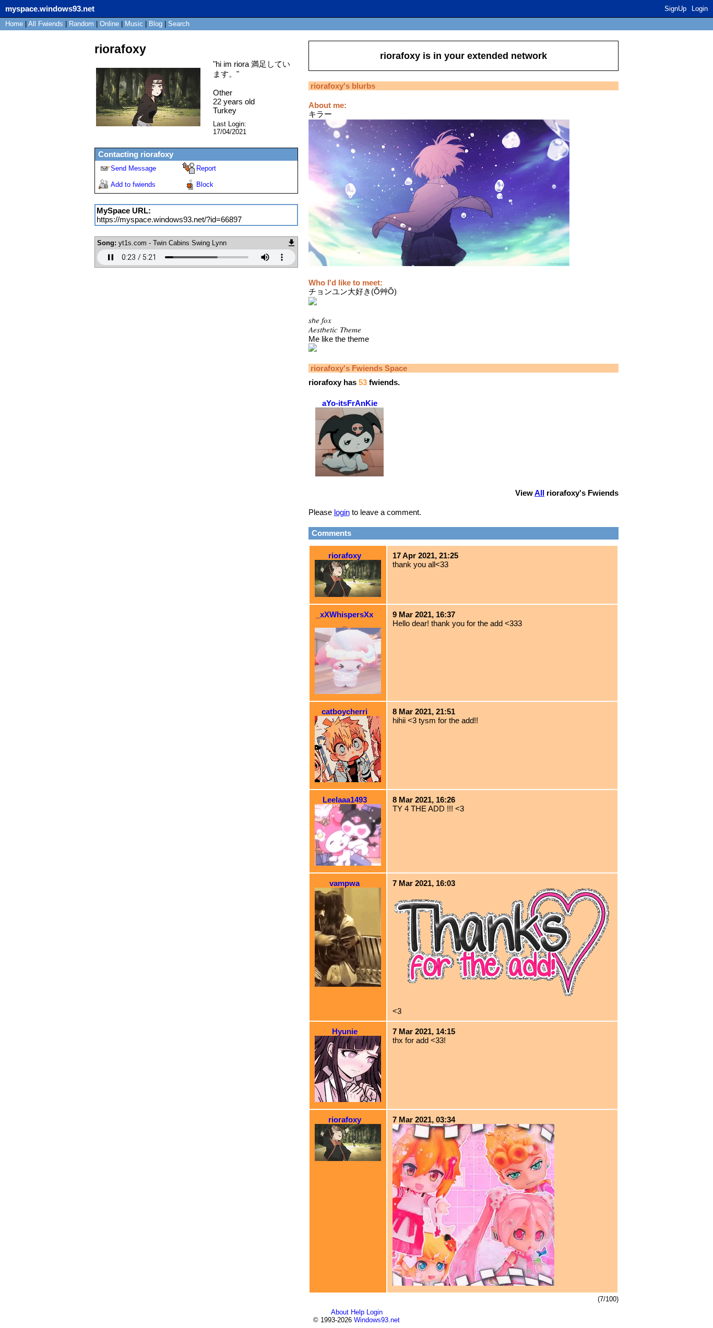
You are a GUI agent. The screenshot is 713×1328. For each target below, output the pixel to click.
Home (14, 24)
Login (700, 9)
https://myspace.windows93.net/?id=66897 (169, 219)
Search (178, 24)
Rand (81, 24)
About (340, 1312)
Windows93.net (377, 1320)
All (45, 24)
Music (134, 24)
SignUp (675, 9)
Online (109, 24)
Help (357, 1312)
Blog (155, 24)
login (342, 512)
